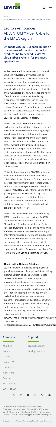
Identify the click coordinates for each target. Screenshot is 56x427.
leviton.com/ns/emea (19, 324)
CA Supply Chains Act (41, 412)
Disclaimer (26, 412)
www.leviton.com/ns (16, 317)
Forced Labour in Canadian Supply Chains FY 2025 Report (27, 414)
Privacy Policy (14, 412)
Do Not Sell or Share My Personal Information (22, 406)
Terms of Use (33, 409)
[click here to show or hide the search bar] (44, 8)
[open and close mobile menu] (50, 7)
